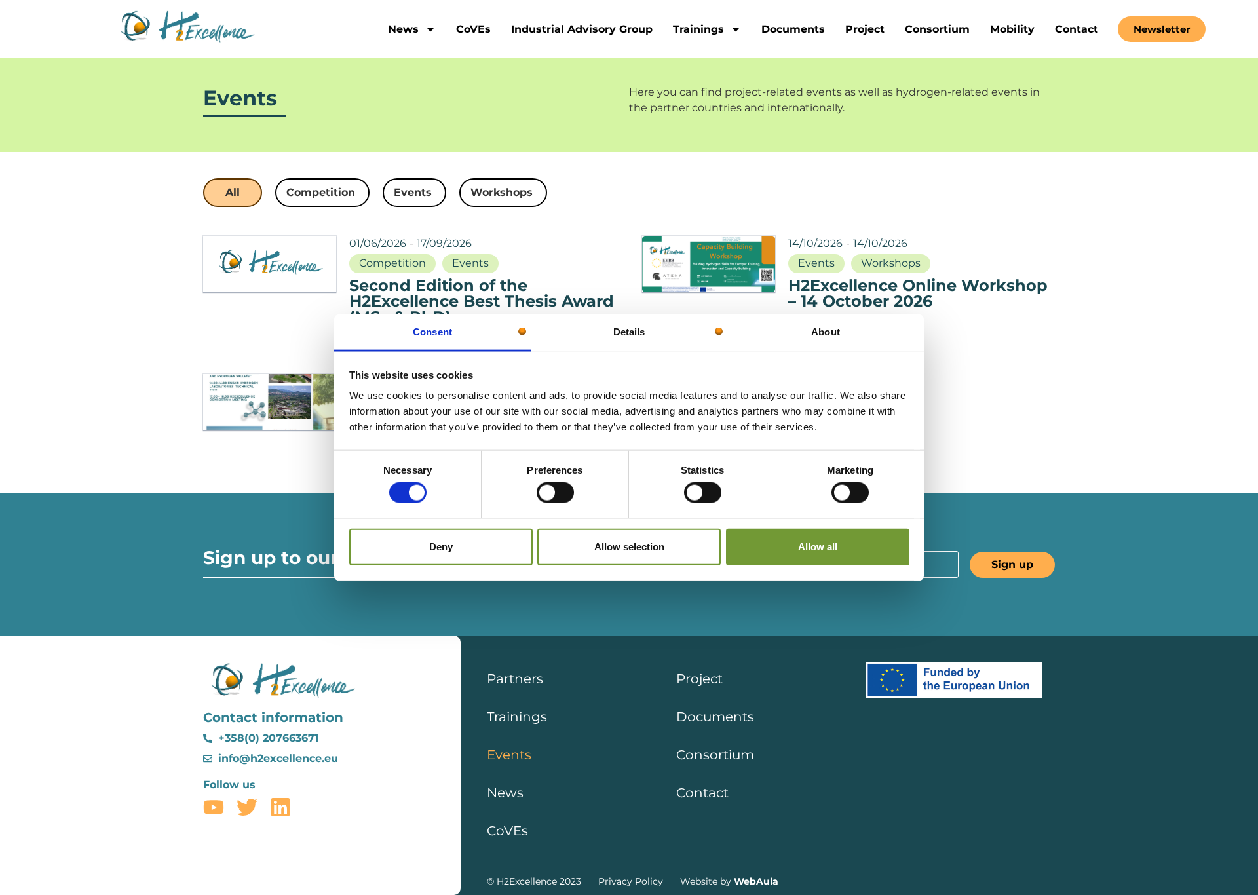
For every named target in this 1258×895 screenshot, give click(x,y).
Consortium (937, 29)
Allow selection (629, 546)
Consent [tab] (432, 331)
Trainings (698, 29)
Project (865, 29)
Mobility (1012, 29)
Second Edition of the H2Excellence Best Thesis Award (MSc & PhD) (481, 301)
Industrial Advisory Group (582, 29)
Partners (515, 679)
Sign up (1012, 564)
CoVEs (473, 29)
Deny (441, 546)
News (403, 29)
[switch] (555, 492)
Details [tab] (629, 331)
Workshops (891, 263)
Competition (392, 263)
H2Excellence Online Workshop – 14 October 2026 (918, 293)
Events (470, 263)
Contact (1076, 29)
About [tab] (825, 331)
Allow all (817, 546)
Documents (793, 29)
